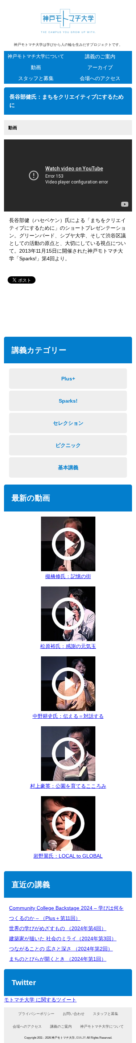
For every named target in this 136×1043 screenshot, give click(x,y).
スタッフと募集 (36, 78)
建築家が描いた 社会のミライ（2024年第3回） (62, 938)
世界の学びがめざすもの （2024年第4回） (57, 928)
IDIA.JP (80, 1037)
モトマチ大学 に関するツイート (40, 1000)
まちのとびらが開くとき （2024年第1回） (57, 959)
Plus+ (68, 379)
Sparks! (68, 401)
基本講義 (68, 467)
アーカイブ (100, 67)
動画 (36, 67)
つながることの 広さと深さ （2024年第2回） (61, 949)
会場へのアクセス (100, 78)
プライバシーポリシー (36, 1014)
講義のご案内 (100, 56)
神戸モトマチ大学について (36, 56)
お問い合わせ (74, 1014)
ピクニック (68, 445)
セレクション (68, 423)
